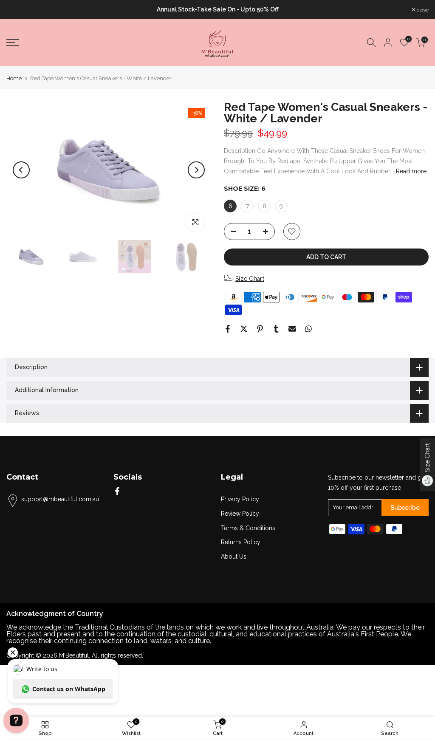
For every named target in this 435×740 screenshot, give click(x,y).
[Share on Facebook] (228, 329)
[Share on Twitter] (244, 329)
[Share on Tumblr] (276, 329)
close (16, 9)
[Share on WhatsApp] (308, 329)
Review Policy (240, 513)
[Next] (196, 169)
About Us (233, 556)
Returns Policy (240, 542)
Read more (411, 171)
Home (14, 78)
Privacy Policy (240, 499)
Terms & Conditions (248, 528)
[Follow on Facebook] (117, 491)
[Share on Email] (292, 329)
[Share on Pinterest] (260, 329)
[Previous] (21, 169)
